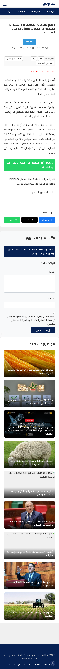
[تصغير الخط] (41, 58)
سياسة (21, 11)
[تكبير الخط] (34, 58)
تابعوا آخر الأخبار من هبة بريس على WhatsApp (29, 165)
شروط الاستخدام (25, 664)
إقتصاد (29, 42)
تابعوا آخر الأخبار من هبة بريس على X (36, 183)
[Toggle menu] (5, 4)
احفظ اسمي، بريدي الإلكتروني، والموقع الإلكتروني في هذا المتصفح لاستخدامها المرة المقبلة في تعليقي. (31, 320)
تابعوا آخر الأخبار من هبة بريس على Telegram (31, 179)
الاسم (51, 299)
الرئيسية (50, 11)
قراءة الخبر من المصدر (43, 192)
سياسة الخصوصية (42, 664)
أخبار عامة (35, 11)
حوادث (8, 11)
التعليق (51, 272)
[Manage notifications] (52, 663)
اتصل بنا (12, 664)
